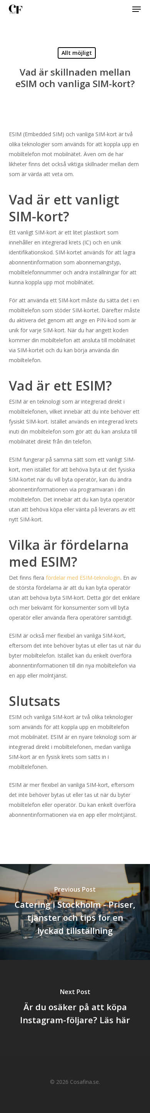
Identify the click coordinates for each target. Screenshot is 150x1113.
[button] (136, 9)
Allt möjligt (77, 52)
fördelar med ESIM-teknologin (83, 577)
